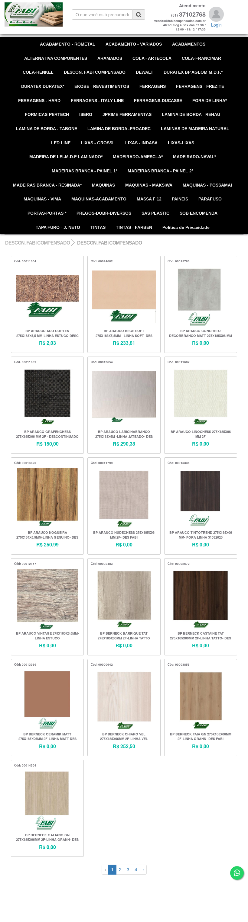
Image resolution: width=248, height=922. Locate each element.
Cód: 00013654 (102, 362)
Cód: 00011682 (25, 362)
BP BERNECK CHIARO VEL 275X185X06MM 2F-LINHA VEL (124, 736)
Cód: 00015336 (179, 463)
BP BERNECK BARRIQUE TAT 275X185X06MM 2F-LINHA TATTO (124, 635)
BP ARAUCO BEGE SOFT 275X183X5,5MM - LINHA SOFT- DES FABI (124, 333)
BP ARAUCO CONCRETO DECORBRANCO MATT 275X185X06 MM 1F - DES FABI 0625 (200, 333)
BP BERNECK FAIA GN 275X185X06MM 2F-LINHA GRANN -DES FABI (200, 736)
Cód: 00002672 (179, 564)
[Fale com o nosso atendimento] (237, 873)
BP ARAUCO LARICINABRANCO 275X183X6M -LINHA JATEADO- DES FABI (124, 434)
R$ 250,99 (47, 544)
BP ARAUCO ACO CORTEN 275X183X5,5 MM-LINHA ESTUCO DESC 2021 (47, 333)
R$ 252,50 (124, 746)
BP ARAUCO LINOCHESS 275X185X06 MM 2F (201, 434)
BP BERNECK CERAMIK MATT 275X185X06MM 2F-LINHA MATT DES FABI (47, 737)
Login (216, 25)
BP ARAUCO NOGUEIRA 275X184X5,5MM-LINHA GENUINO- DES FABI (47, 535)
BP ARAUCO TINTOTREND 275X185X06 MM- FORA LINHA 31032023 (200, 534)
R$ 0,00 (200, 343)
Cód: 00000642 (102, 664)
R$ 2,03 (47, 343)
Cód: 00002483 (102, 564)
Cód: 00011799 (102, 463)
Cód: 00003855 (179, 664)
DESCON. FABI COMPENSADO (37, 242)
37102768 (192, 14)
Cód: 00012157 (25, 564)
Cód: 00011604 (25, 261)
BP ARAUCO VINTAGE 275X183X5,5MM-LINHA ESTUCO (47, 635)
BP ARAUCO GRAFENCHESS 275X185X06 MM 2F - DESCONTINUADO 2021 (47, 434)
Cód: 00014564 (25, 765)
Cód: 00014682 (102, 261)
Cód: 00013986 (25, 664)
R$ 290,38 (124, 443)
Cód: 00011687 (179, 362)
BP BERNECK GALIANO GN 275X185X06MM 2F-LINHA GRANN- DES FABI (47, 838)
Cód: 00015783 (179, 261)
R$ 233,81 (124, 343)
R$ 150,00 (47, 443)
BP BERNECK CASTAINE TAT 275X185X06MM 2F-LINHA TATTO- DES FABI (200, 636)
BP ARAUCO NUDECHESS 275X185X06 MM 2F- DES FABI (124, 534)
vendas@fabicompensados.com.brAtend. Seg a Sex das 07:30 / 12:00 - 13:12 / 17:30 (180, 25)
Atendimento (192, 5)
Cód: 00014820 (25, 463)
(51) (174, 15)
